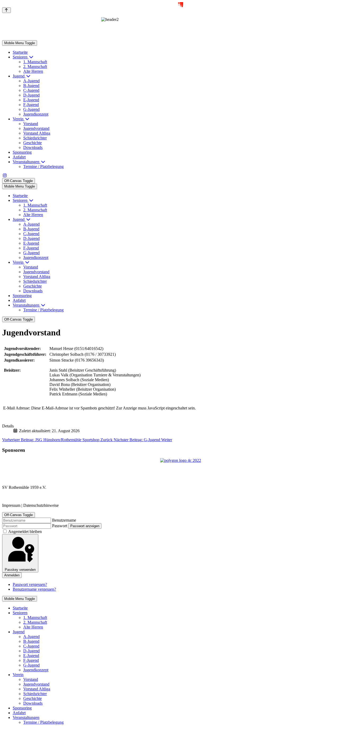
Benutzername (64, 520)
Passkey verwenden (20, 570)
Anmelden (12, 575)
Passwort (59, 525)
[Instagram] (4, 175)
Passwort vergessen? (30, 584)
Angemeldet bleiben (25, 531)
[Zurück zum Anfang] (6, 10)
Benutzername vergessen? (34, 589)
